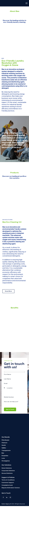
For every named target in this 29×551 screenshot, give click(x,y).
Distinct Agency (6, 504)
